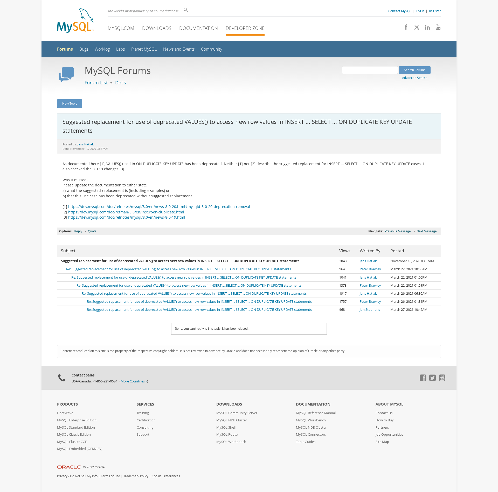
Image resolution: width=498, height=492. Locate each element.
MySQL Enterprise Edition (76, 420)
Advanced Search (414, 78)
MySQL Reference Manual (316, 413)
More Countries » (134, 381)
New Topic (69, 103)
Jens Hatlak (368, 261)
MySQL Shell (226, 427)
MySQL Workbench (231, 442)
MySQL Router (227, 434)
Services (145, 404)
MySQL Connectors (311, 434)
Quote (92, 231)
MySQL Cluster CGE (72, 442)
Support (143, 434)
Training (143, 413)
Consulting (145, 427)
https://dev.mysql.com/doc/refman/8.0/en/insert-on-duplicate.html (126, 212)
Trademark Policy (135, 476)
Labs (120, 49)
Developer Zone (245, 28)
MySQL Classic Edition (74, 434)
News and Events (179, 49)
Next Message (427, 231)
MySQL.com (121, 28)
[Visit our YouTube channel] (436, 28)
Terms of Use (110, 476)
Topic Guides (305, 442)
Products (67, 404)
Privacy (62, 476)
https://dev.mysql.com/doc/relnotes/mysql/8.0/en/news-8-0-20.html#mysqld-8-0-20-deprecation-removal (159, 206)
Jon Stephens (370, 309)
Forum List (96, 82)
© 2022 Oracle (94, 467)
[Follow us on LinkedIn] (425, 28)
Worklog (102, 49)
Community (211, 49)
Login (420, 11)
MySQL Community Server (236, 413)
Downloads (156, 28)
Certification (146, 420)
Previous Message (398, 231)
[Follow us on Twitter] (432, 380)
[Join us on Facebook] (404, 28)
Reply (78, 231)
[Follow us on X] (415, 28)
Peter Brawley (370, 269)
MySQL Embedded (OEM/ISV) (79, 449)
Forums (65, 49)
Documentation (198, 28)
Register (435, 11)
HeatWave (65, 413)
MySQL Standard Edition (76, 427)
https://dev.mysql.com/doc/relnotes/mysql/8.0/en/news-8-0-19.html (126, 217)
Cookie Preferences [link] (166, 476)
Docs (120, 82)
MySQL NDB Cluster (231, 420)
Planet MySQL (144, 49)
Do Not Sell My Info (84, 476)
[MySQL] (75, 20)
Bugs (83, 49)
